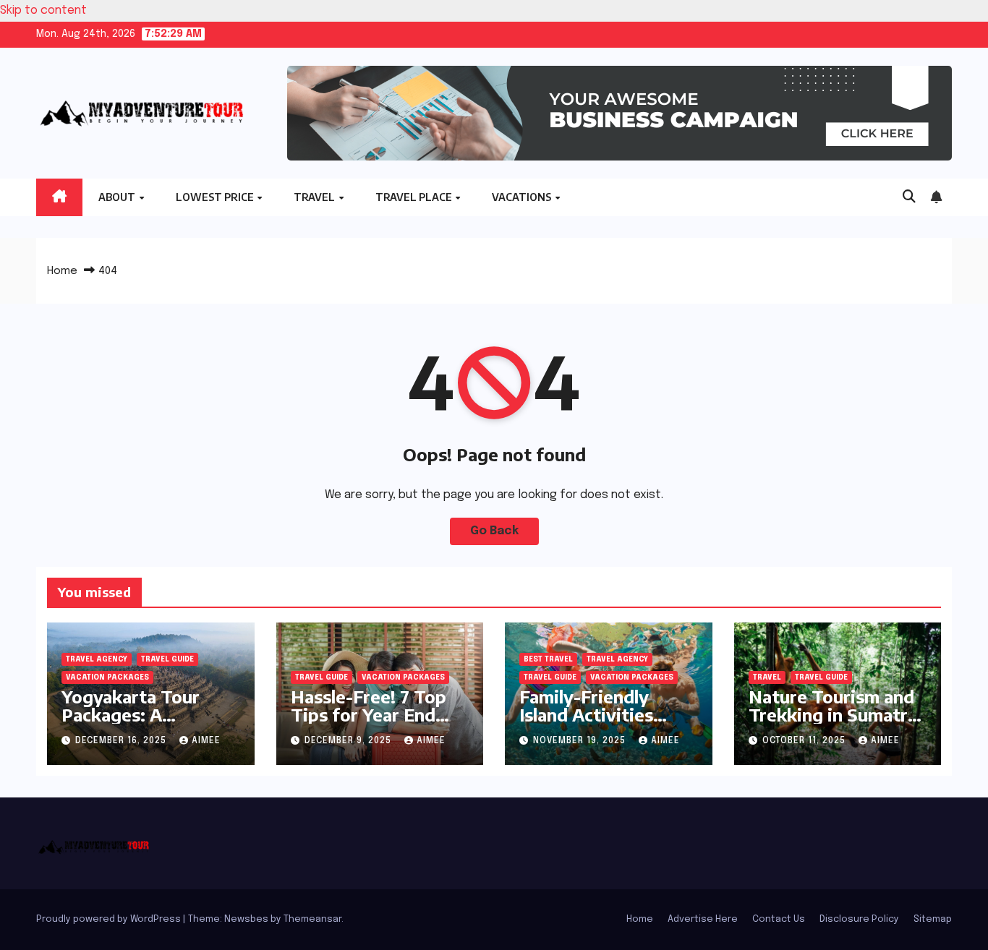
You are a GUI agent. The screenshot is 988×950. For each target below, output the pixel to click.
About (117, 197)
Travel (315, 197)
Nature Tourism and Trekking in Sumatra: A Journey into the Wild (835, 723)
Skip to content (43, 10)
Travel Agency (96, 659)
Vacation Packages (107, 677)
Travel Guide (167, 659)
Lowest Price (216, 197)
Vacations (522, 197)
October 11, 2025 (805, 741)
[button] (909, 197)
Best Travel (548, 659)
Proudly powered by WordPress (109, 919)
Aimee (206, 741)
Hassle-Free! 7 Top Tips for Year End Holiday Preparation (375, 714)
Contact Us (778, 919)
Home (62, 271)
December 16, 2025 (122, 741)
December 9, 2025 (349, 741)
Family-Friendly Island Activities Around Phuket (586, 714)
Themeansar (312, 919)
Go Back (494, 531)
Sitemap (933, 919)
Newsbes (246, 919)
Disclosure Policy (859, 919)
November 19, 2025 (581, 741)
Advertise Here (703, 919)
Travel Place (414, 197)
